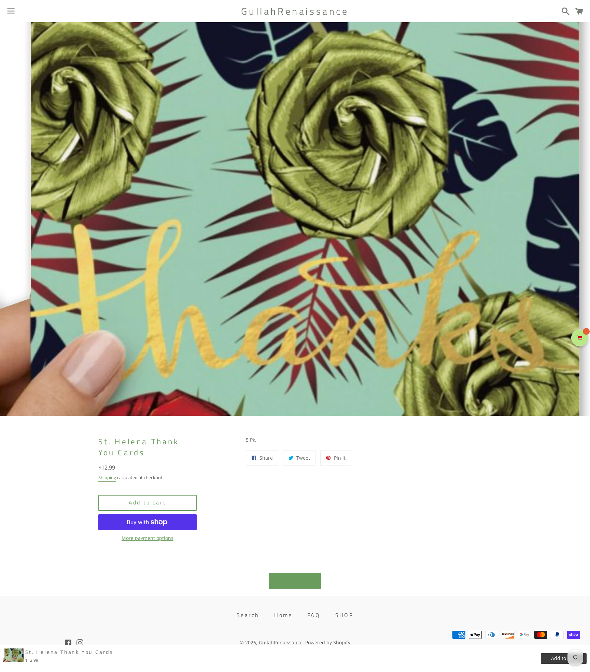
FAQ (313, 615)
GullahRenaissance (295, 11)
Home (283, 615)
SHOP (344, 615)
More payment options (147, 538)
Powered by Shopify (327, 642)
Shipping (107, 477)
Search (248, 615)
